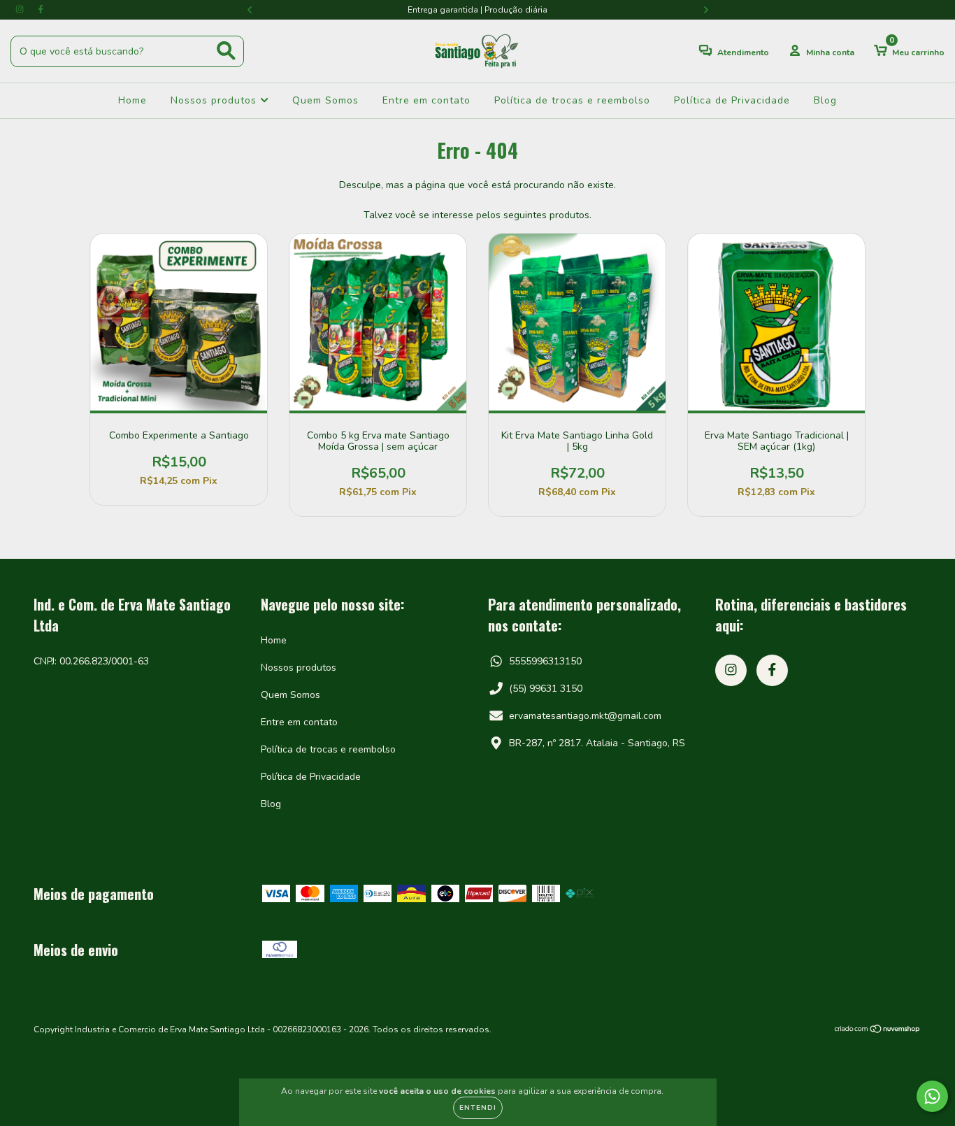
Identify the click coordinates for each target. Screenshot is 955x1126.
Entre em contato (426, 100)
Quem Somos (325, 100)
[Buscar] (226, 50)
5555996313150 (545, 661)
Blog (825, 100)
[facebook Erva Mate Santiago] (40, 9)
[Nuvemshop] (877, 1030)
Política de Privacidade (732, 100)
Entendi (477, 1108)
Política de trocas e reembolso (572, 100)
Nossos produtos (215, 100)
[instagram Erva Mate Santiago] (20, 9)
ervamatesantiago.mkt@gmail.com (585, 715)
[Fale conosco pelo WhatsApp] (932, 1096)
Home (132, 100)
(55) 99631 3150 (545, 688)
